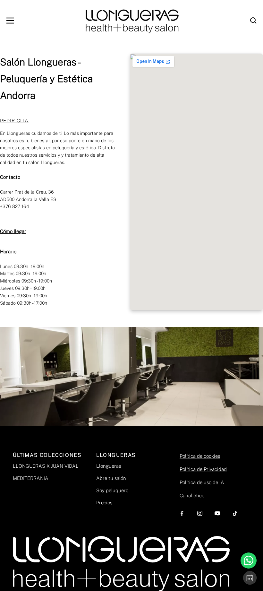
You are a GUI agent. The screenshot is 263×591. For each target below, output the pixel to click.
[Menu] (10, 20)
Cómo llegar (13, 231)
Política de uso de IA (202, 482)
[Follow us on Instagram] (199, 513)
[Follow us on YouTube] (217, 513)
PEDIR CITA (14, 120)
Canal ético (192, 495)
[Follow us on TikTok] (235, 513)
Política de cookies (200, 456)
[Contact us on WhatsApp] (249, 560)
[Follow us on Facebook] (182, 513)
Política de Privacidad (203, 469)
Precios (104, 502)
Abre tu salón (111, 478)
